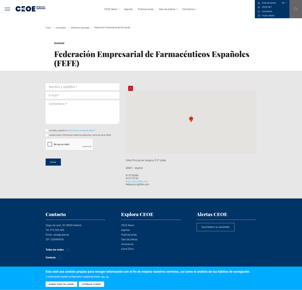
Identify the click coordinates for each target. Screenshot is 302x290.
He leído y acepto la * (72, 130)
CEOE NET (267, 7)
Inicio (48, 27)
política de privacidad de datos (80, 130)
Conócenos (188, 9)
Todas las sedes (55, 249)
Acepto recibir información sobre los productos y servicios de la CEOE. (80, 135)
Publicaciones (146, 9)
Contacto (51, 257)
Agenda (128, 9)
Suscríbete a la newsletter (215, 227)
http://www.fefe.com (137, 181)
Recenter (130, 88)
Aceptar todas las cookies (61, 284)
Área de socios (269, 3)
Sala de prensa (167, 9)
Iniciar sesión (268, 15)
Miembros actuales (80, 27)
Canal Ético (127, 248)
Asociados (267, 11)
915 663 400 (57, 230)
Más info (105, 277)
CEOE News (110, 9)
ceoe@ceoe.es (61, 234)
